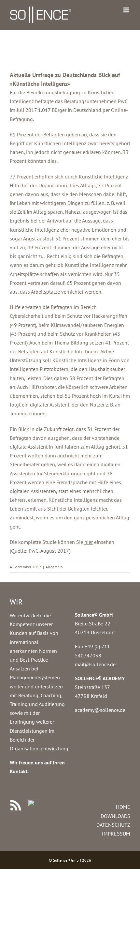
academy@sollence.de (100, 710)
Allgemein (54, 566)
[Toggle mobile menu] (126, 10)
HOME (123, 807)
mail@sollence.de (95, 664)
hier (88, 542)
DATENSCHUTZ (113, 824)
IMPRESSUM (116, 833)
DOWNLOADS (115, 816)
